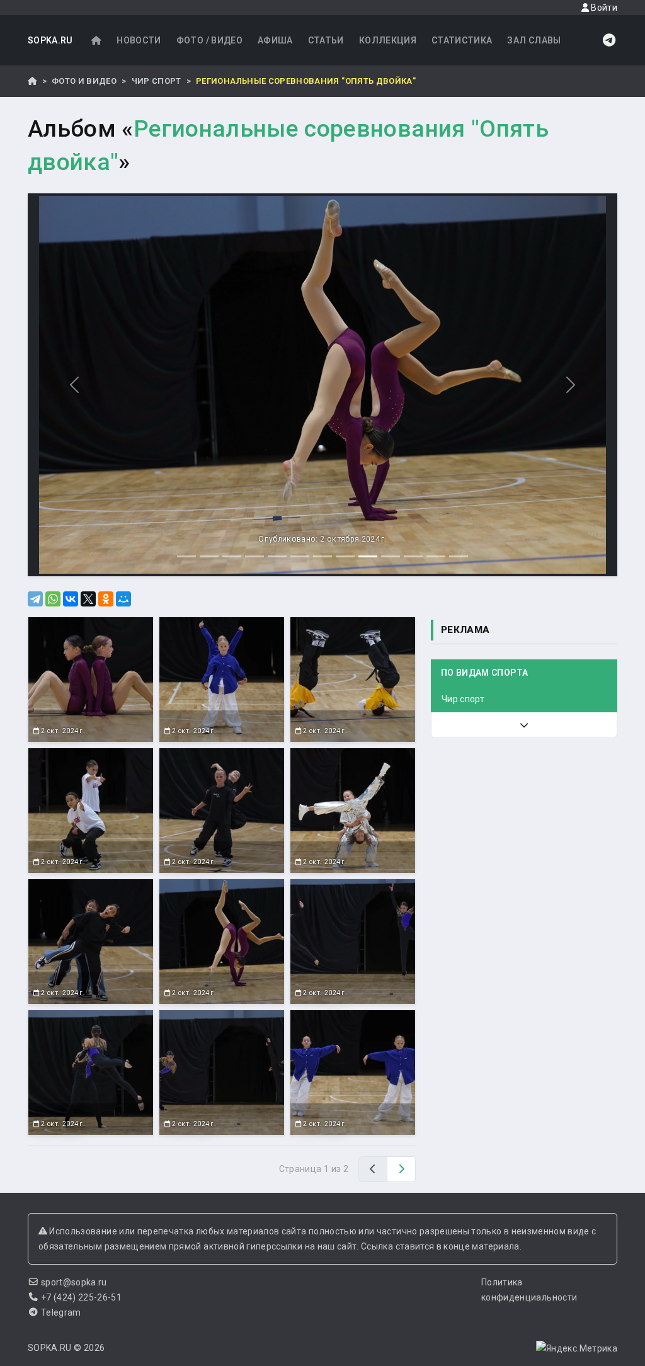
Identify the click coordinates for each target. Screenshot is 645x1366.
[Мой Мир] (123, 598)
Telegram (61, 1312)
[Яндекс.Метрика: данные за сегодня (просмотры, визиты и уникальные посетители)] (576, 1348)
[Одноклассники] (105, 598)
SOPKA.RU (50, 40)
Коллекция (387, 40)
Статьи (326, 40)
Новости (139, 40)
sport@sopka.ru (74, 1282)
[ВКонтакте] (70, 598)
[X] (88, 598)
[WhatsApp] (52, 598)
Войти (603, 8)
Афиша (275, 40)
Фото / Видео (209, 40)
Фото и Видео (84, 81)
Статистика (462, 40)
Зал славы (534, 40)
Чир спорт (156, 81)
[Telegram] (35, 598)
